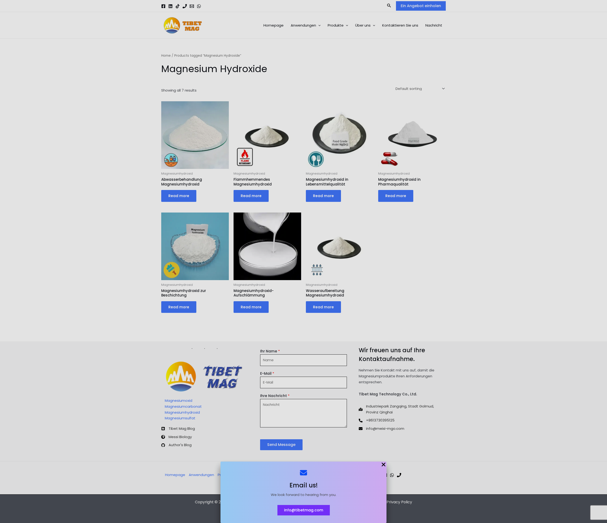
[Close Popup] (383, 465)
